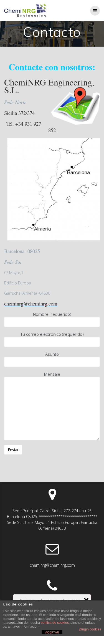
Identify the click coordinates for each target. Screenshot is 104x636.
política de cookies (55, 623)
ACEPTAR (52, 632)
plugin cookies (90, 629)
